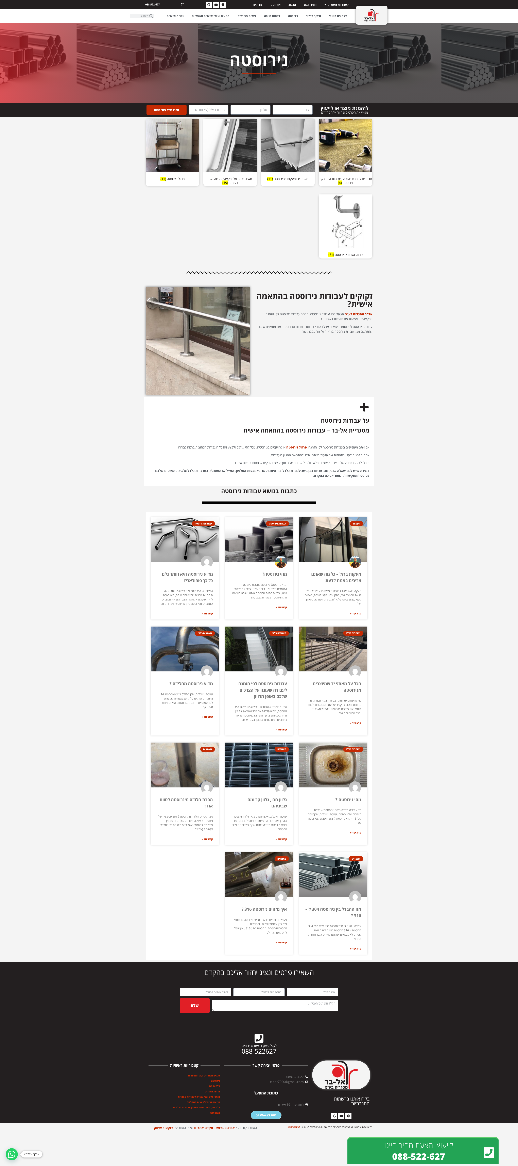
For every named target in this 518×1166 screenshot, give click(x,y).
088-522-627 (152, 4)
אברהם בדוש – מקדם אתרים (214, 1128)
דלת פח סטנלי (338, 16)
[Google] (209, 5)
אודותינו (275, 4)
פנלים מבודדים (247, 16)
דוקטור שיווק (163, 1128)
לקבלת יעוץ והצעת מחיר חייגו (259, 1046)
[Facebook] (223, 5)
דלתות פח (214, 1086)
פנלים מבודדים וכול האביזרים (204, 1075)
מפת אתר (215, 1112)
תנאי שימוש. (294, 1127)
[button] (12, 1154)
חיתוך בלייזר (313, 16)
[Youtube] (216, 5)
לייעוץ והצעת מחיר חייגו (418, 1145)
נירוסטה (293, 16)
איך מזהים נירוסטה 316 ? (264, 909)
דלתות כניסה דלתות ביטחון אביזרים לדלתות (196, 1107)
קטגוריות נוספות (338, 4)
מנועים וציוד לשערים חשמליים (210, 16)
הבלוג (292, 4)
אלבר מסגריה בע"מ (359, 314)
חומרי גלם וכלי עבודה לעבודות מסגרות (199, 1096)
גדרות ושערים (175, 16)
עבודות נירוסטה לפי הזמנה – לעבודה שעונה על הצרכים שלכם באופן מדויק (261, 690)
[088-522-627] (182, 4)
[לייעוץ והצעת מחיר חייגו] (489, 1152)
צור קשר (257, 4)
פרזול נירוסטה (297, 447)
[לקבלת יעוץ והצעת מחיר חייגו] (259, 1038)
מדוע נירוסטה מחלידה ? (191, 683)
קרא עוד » (355, 613)
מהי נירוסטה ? (348, 799)
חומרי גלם (310, 4)
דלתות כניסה (272, 16)
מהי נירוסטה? (274, 574)
